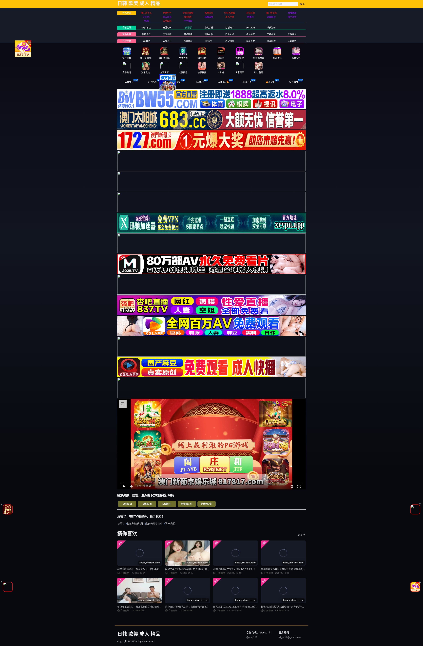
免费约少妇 (186, 503)
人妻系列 (167, 41)
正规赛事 (152, 82)
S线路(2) (127, 503)
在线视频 (126, 41)
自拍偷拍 (188, 27)
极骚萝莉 (188, 41)
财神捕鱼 (294, 82)
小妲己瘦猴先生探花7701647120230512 (234, 569)
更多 (300, 534)
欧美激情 (271, 27)
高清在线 (126, 27)
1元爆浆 (200, 82)
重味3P (146, 41)
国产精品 (146, 27)
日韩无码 (250, 27)
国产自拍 (170, 523)
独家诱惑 (229, 41)
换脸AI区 (250, 34)
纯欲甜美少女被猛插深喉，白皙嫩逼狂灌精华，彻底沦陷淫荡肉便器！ (201, 569)
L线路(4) (166, 503)
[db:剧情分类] (135, 523)
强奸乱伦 (188, 34)
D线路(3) (147, 503)
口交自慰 (167, 34)
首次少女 (250, 41)
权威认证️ (176, 82)
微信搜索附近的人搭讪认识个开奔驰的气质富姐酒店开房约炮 (292, 606)
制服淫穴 (146, 34)
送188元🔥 (223, 82)
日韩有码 (167, 27)
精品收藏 (126, 34)
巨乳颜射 (292, 41)
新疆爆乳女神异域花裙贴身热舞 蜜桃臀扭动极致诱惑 (288, 569)
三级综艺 (271, 34)
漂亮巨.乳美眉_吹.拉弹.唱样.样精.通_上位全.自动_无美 (241, 606)
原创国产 (229, 27)
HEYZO (208, 41)
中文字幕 (209, 27)
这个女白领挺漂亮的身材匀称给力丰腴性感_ (187, 606)
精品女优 (209, 34)
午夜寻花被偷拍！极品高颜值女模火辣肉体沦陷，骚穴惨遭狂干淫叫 (152, 606)
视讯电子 (246, 82)
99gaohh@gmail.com (289, 637)
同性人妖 (229, 34)
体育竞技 (129, 82)
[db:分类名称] (154, 523)
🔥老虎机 (270, 82)
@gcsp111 (251, 637)
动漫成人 (292, 34)
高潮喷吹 (271, 41)
